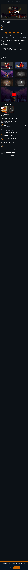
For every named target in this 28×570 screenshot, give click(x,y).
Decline (10, 567)
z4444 (6, 125)
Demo (14, 37)
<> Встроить (24, 5)
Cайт (2, 37)
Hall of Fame (6, 114)
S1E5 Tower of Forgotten (10, 138)
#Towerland (3, 45)
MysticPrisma (8, 129)
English (4, 59)
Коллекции (6, 104)
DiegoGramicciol (9, 121)
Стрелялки (19, 37)
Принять (17, 567)
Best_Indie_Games (7, 115)
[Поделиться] (10, 35)
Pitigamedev (4, 26)
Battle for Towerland (9, 142)
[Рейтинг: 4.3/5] (14, 32)
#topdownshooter (9, 45)
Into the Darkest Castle (9, 146)
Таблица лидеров (9, 119)
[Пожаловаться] (24, 35)
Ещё (14, 55)
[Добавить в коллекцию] (17, 35)
